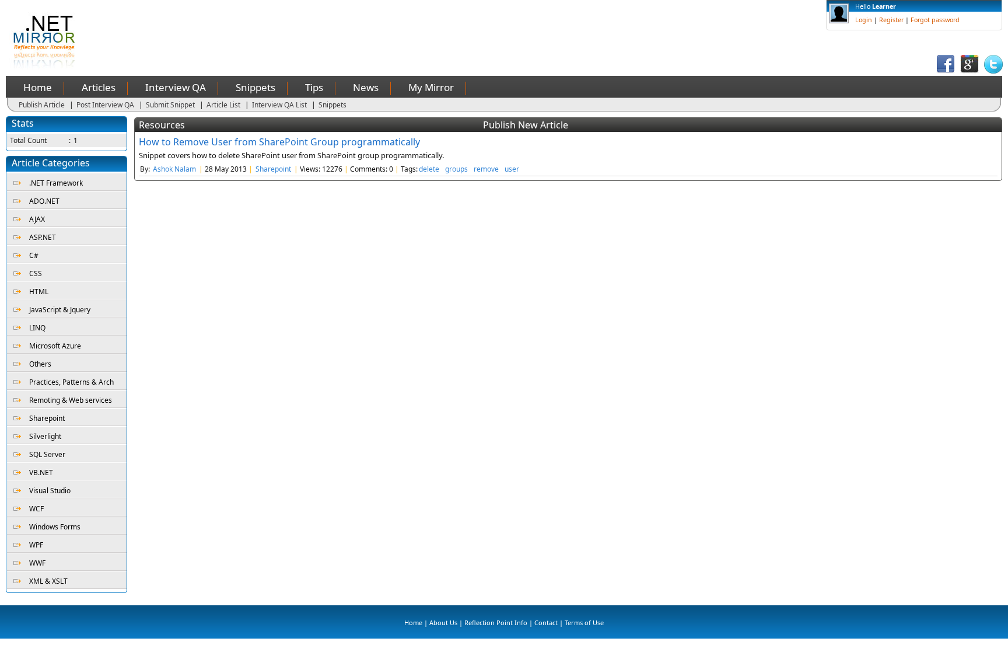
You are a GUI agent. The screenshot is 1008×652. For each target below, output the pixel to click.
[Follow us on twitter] (993, 71)
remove (486, 169)
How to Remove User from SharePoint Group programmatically (279, 141)
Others (40, 364)
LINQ (37, 328)
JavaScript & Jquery (59, 310)
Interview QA (175, 87)
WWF (37, 563)
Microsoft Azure (55, 346)
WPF (36, 545)
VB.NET (41, 472)
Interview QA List (279, 105)
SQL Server (47, 454)
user (512, 169)
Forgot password (935, 20)
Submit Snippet (170, 105)
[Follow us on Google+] (969, 71)
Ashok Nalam (174, 169)
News (366, 87)
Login (863, 20)
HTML (38, 292)
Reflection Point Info (495, 622)
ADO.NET (44, 201)
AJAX (37, 219)
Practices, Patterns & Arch (71, 382)
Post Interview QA (105, 105)
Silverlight (45, 436)
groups (456, 169)
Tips (314, 87)
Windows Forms (54, 527)
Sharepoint (47, 418)
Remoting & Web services (70, 400)
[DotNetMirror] (46, 67)
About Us (443, 622)
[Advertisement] (306, 26)
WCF (36, 509)
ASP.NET (42, 237)
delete (429, 169)
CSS (35, 273)
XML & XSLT (48, 581)
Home (37, 87)
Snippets (255, 87)
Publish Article (42, 105)
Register (891, 20)
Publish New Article (525, 124)
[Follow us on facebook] (945, 71)
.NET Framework (56, 183)
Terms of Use (584, 622)
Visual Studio (50, 491)
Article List (223, 105)
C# (33, 255)
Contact (546, 622)
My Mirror (431, 87)
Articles (99, 87)
